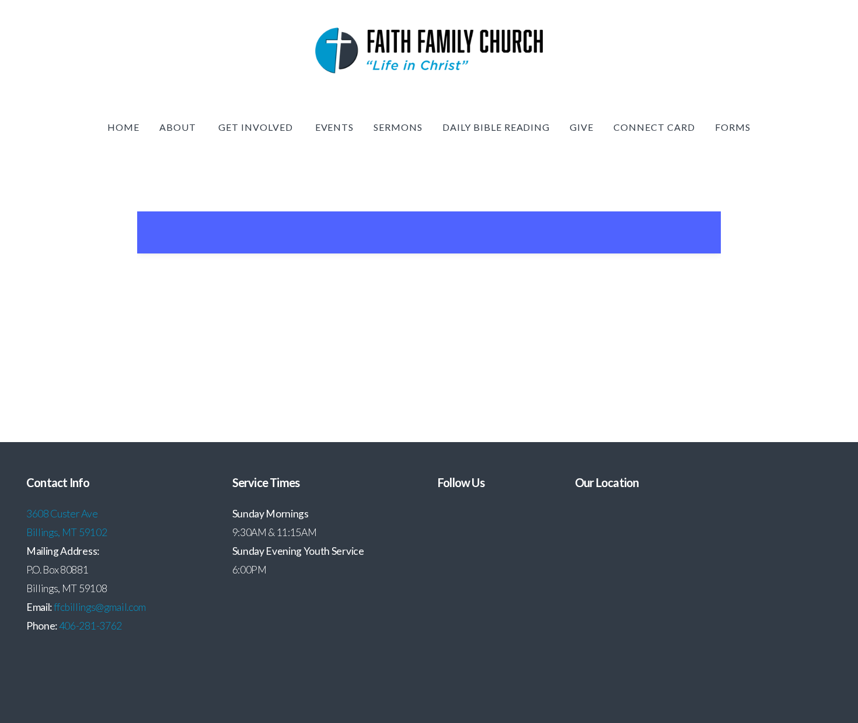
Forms (733, 127)
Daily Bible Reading (496, 127)
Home (123, 127)
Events (334, 127)
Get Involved (256, 127)
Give (582, 127)
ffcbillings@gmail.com (100, 607)
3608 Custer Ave (62, 514)
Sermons (398, 127)
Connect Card (654, 127)
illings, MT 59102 (70, 532)
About (178, 127)
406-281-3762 (90, 626)
